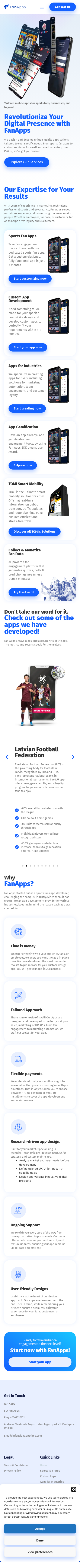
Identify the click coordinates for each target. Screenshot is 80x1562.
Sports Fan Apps (50, 1470)
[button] (73, 1489)
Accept (40, 1529)
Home (43, 1465)
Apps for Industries (52, 1481)
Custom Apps (48, 1476)
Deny (40, 1540)
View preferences (40, 1552)
